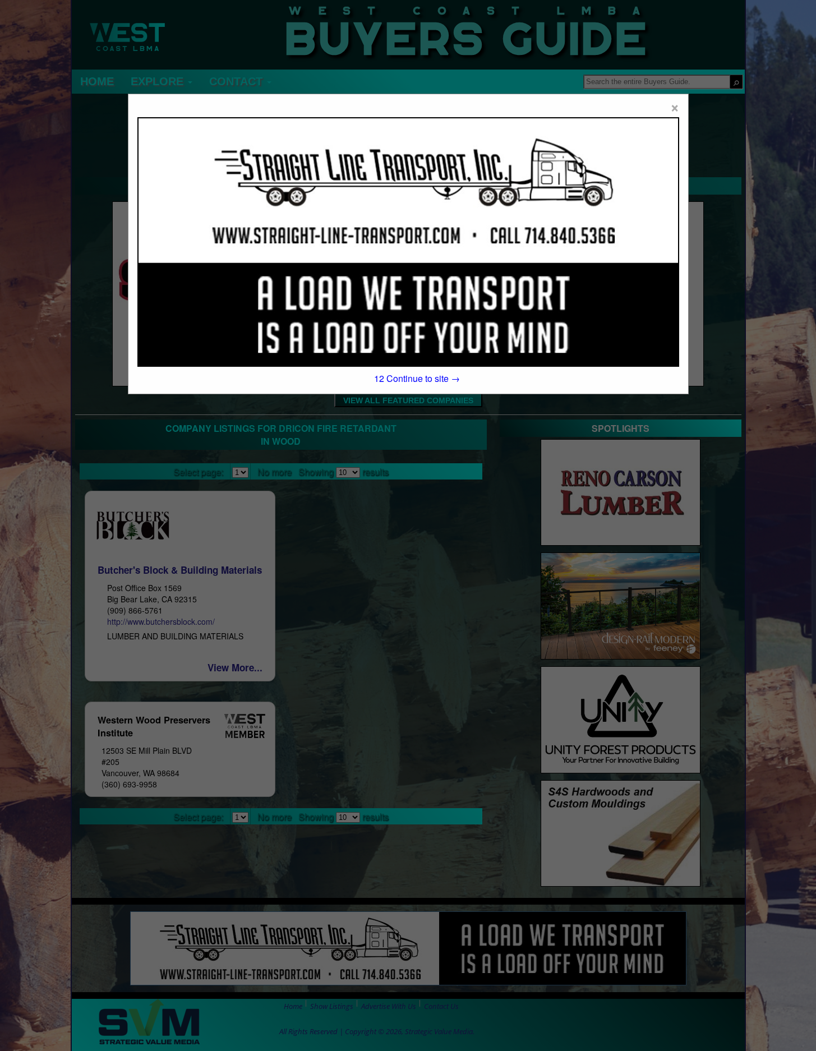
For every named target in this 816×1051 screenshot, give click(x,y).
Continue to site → (417, 378)
